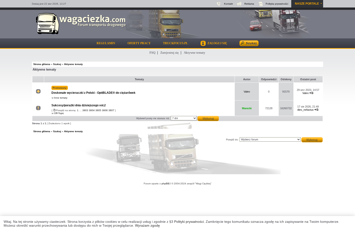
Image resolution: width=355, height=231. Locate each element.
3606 (105, 110)
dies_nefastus (305, 109)
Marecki (247, 108)
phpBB (165, 183)
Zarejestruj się (169, 52)
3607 (111, 110)
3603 (85, 110)
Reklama (249, 3)
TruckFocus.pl (175, 43)
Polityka (277, 3)
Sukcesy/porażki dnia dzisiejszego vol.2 (78, 105)
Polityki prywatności (189, 222)
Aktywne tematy (194, 52)
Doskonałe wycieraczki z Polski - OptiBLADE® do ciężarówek (93, 90)
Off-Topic (59, 113)
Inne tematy (60, 97)
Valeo (247, 91)
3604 (92, 110)
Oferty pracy (139, 43)
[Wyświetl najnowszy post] (311, 93)
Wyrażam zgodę (147, 225)
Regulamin (106, 43)
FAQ (152, 52)
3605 (98, 110)
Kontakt (228, 3)
